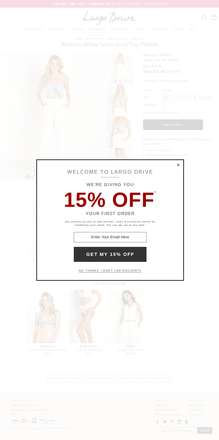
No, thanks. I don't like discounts (110, 270)
